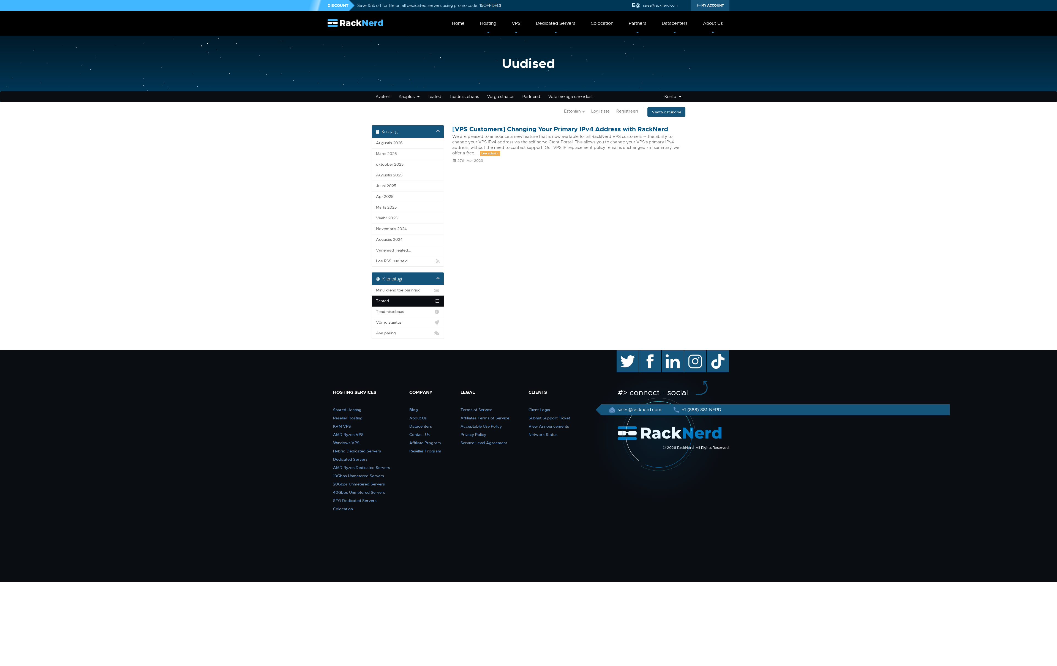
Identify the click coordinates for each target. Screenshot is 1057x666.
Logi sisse (600, 111)
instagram (694, 353)
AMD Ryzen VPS (348, 434)
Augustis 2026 (389, 143)
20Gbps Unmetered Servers (359, 484)
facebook (649, 353)
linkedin (670, 353)
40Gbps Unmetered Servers (359, 492)
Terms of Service (476, 409)
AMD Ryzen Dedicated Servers (361, 467)
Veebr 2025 (386, 218)
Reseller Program (425, 451)
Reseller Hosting (348, 418)
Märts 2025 (386, 207)
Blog (413, 409)
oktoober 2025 (390, 164)
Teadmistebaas (464, 96)
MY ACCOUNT (712, 5)
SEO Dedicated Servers (355, 500)
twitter (624, 353)
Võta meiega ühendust (570, 96)
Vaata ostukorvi (666, 112)
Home (458, 23)
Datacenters (675, 23)
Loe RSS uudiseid (392, 261)
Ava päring (386, 333)
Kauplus (408, 96)
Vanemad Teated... (393, 250)
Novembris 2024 (391, 228)
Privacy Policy (473, 434)
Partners (637, 23)
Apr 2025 (384, 196)
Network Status (542, 434)
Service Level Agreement (484, 442)
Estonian (573, 111)
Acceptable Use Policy (481, 426)
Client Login (539, 409)
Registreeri (627, 111)
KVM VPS (342, 426)
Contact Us (419, 434)
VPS (516, 23)
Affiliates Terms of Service (485, 418)
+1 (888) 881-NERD (700, 410)
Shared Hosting (347, 409)
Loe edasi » (489, 153)
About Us (713, 23)
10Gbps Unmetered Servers (358, 475)
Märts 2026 (386, 153)
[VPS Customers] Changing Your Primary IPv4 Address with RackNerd (560, 129)
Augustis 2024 (389, 239)
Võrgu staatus (500, 96)
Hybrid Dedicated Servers (357, 451)
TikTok (714, 353)
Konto (671, 96)
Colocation (602, 23)
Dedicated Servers (555, 23)
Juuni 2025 (386, 186)
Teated (434, 96)
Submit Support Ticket (549, 418)
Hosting (488, 23)
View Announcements (548, 426)
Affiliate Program (425, 442)
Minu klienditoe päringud (398, 290)
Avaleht (383, 96)
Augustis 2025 (389, 175)
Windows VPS (346, 442)
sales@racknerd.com (660, 5)
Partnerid (531, 96)
